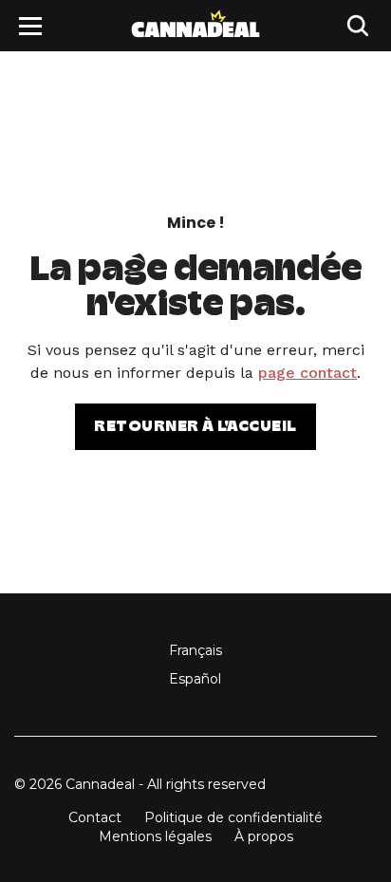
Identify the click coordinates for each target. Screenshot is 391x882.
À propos (263, 836)
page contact (307, 373)
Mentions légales (155, 836)
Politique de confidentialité (233, 817)
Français (195, 650)
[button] (30, 26)
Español (195, 678)
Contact (94, 817)
